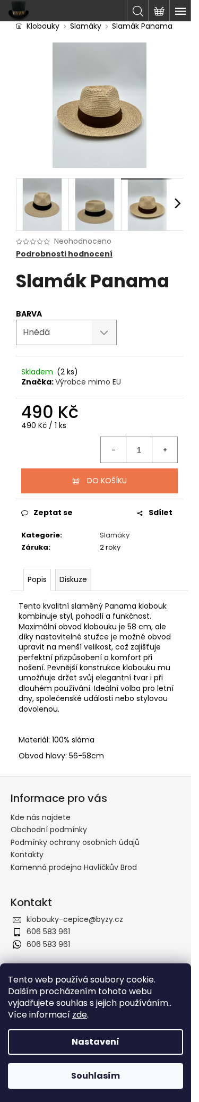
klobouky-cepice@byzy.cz (75, 919)
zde (79, 1015)
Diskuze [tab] (73, 579)
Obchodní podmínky (49, 829)
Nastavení (95, 1042)
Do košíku (107, 480)
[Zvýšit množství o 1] (164, 450)
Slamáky (114, 535)
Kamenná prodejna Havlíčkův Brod (74, 867)
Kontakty (27, 854)
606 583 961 (48, 931)
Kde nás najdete (41, 817)
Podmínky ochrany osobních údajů (75, 842)
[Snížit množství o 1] (113, 450)
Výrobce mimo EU (88, 382)
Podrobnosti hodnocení (64, 254)
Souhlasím (95, 1076)
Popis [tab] (37, 579)
